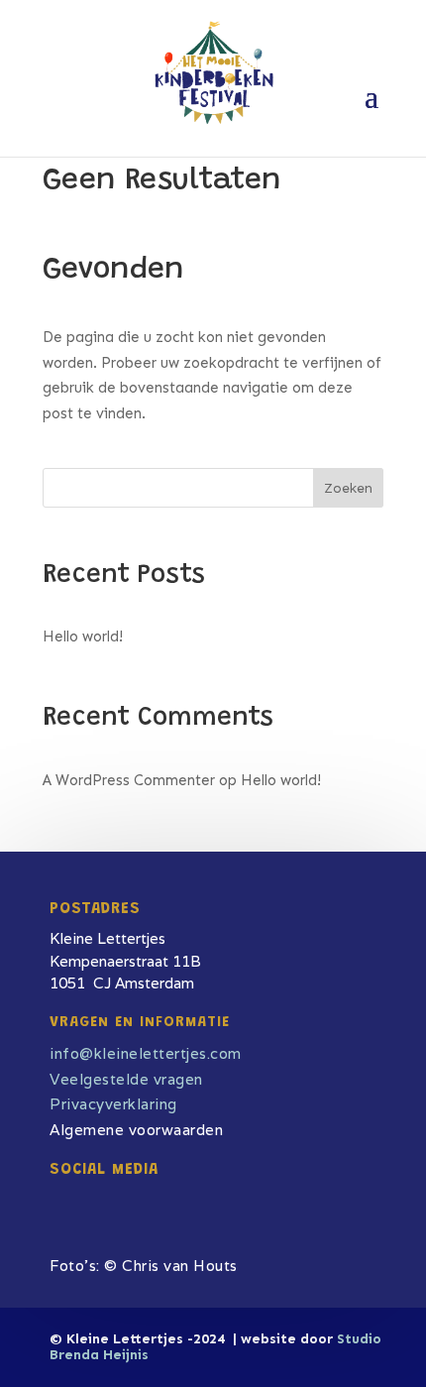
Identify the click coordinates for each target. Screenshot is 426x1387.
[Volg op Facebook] (52, 1197)
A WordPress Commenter (129, 780)
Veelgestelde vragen (126, 1079)
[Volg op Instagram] (86, 1197)
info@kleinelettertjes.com (146, 1053)
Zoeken (348, 488)
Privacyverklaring (113, 1104)
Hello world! (83, 636)
